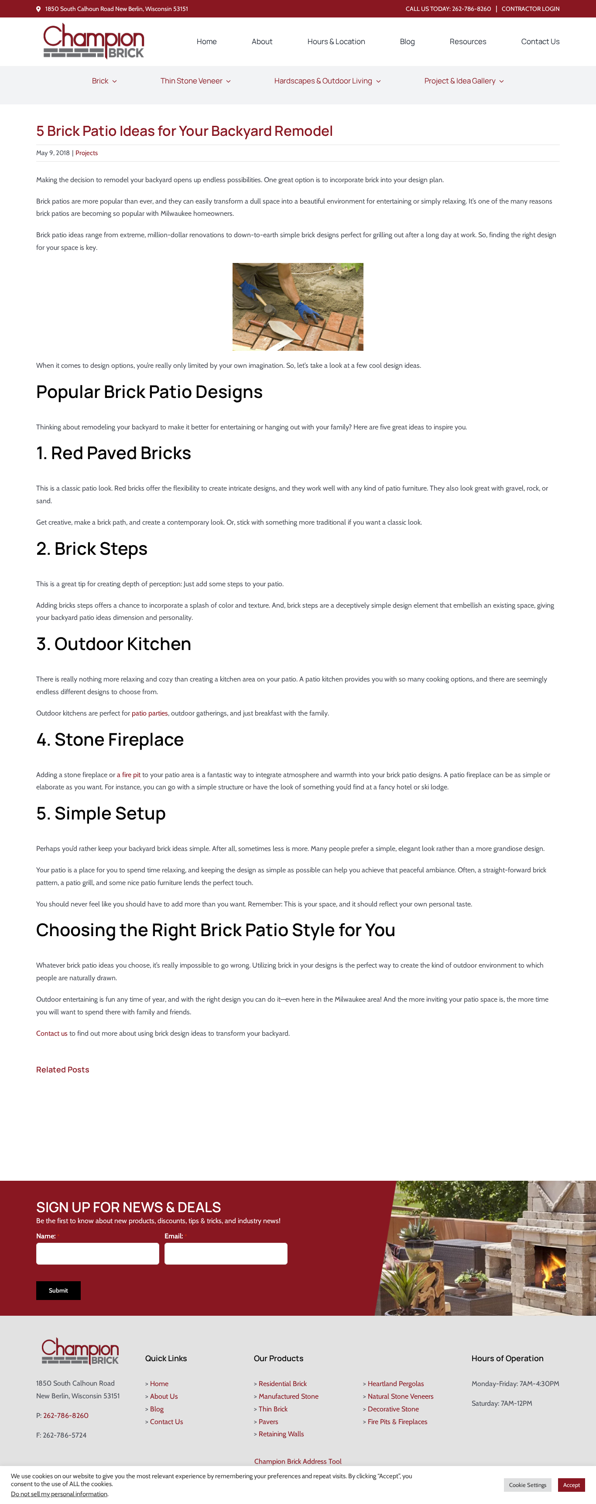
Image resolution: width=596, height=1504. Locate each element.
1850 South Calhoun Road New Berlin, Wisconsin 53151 (116, 9)
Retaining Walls (281, 1434)
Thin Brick (273, 1409)
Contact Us (166, 1422)
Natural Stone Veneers (401, 1396)
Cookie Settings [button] (527, 1484)
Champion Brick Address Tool (298, 1461)
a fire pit (128, 775)
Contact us (52, 1033)
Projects (86, 153)
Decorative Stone (393, 1409)
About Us (164, 1396)
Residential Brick (283, 1384)
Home (159, 1384)
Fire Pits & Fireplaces (398, 1422)
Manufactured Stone (289, 1396)
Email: (175, 1236)
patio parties (150, 713)
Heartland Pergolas (396, 1384)
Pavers (268, 1422)
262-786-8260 (471, 9)
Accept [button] (571, 1484)
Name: (48, 1236)
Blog (157, 1409)
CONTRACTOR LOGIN (531, 9)
